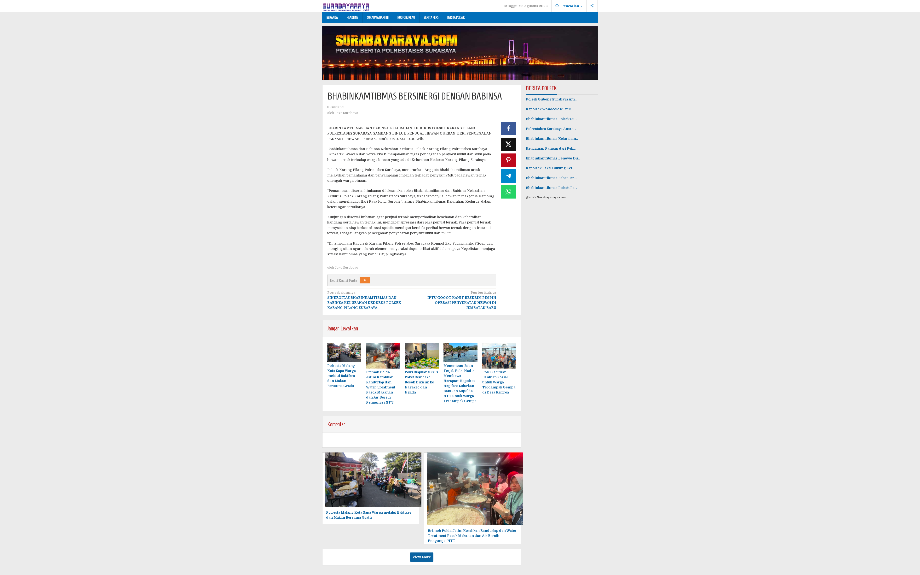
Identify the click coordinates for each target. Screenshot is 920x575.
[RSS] (365, 280)
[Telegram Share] (508, 176)
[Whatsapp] (508, 192)
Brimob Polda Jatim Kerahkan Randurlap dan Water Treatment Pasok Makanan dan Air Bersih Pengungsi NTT (380, 387)
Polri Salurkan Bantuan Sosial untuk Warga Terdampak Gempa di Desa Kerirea (498, 382)
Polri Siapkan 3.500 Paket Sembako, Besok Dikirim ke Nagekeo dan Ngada (421, 382)
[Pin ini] (508, 160)
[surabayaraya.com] (346, 6)
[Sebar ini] (508, 128)
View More (422, 557)
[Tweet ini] (508, 144)
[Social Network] (592, 6)
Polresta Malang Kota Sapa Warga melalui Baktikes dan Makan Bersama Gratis (341, 376)
